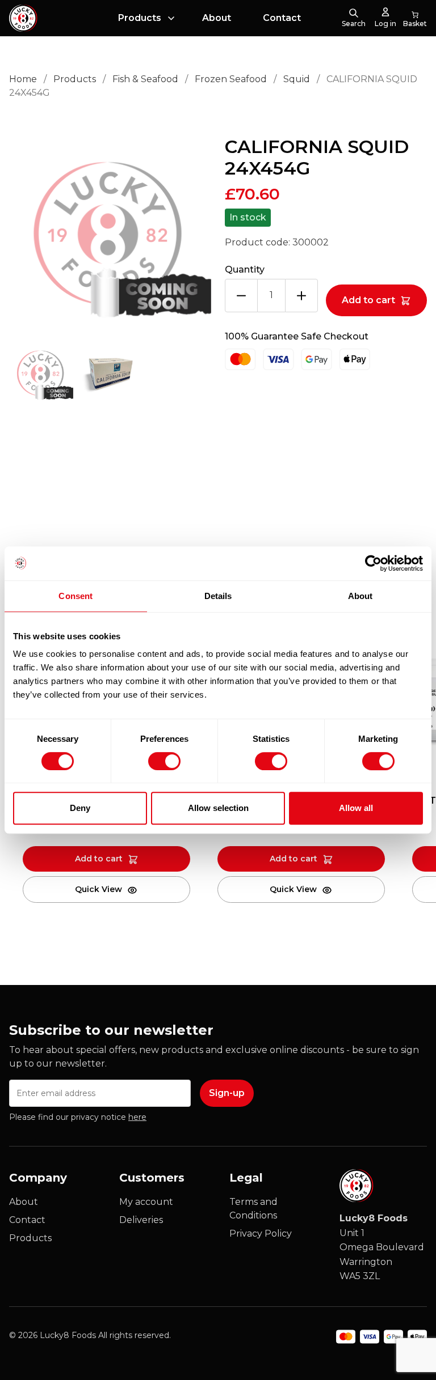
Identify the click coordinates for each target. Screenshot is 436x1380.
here (137, 1117)
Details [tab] (218, 596)
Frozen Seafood (231, 79)
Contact (282, 17)
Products (139, 17)
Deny (80, 808)
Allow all (356, 808)
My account (146, 1201)
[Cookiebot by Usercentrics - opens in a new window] (373, 563)
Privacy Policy (260, 1233)
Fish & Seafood (145, 79)
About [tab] (360, 596)
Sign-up (227, 1093)
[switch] (155, 759)
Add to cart (368, 300)
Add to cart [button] (99, 859)
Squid (296, 79)
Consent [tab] (75, 596)
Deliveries (141, 1220)
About (216, 17)
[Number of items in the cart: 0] (415, 18)
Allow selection (218, 808)
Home (23, 79)
